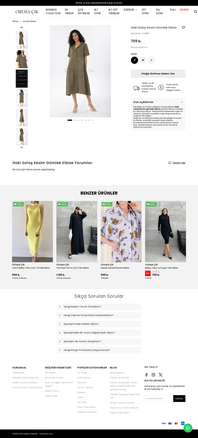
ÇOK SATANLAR (84, 11)
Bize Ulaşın (50, 372)
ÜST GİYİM (145, 11)
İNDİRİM (184, 9)
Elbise (16, 21)
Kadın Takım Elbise (86, 407)
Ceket (80, 397)
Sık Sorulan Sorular (54, 377)
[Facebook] (146, 375)
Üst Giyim (82, 402)
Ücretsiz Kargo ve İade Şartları (27, 387)
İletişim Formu (52, 390)
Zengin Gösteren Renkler (122, 402)
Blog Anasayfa (117, 372)
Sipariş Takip (51, 395)
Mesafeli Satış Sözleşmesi (25, 377)
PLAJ (173, 9)
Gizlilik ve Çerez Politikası (25, 382)
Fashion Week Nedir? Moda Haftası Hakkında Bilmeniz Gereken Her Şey (123, 386)
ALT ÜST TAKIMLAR (113, 11)
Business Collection (87, 412)
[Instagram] (153, 375)
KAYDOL (179, 398)
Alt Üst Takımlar (85, 387)
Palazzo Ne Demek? (120, 377)
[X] (160, 375)
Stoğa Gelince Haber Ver (158, 73)
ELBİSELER (129, 9)
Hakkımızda (18, 372)
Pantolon (81, 382)
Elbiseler (81, 392)
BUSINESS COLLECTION (53, 11)
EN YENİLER (69, 11)
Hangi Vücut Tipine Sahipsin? (124, 407)
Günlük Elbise (29, 21)
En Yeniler (82, 372)
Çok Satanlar (83, 377)
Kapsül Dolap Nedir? (120, 412)
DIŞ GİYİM (159, 11)
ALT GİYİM (97, 11)
